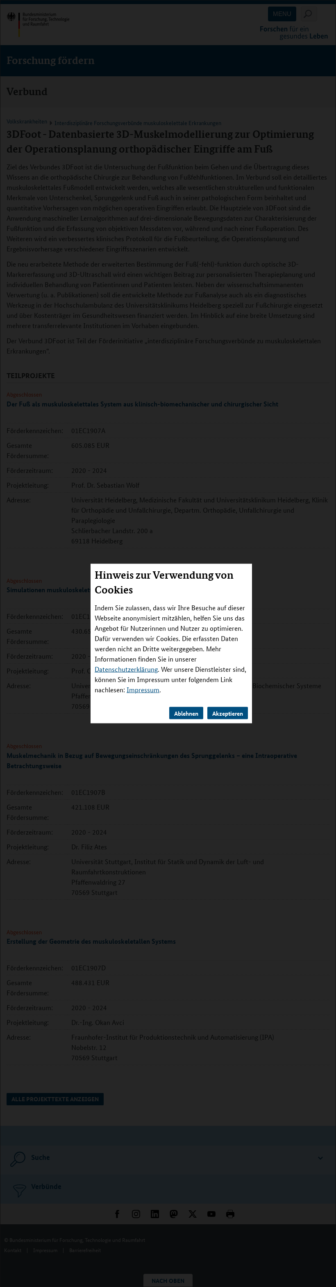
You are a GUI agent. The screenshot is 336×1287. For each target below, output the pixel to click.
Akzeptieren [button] (227, 713)
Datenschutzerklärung (126, 668)
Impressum (143, 689)
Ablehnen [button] (186, 713)
